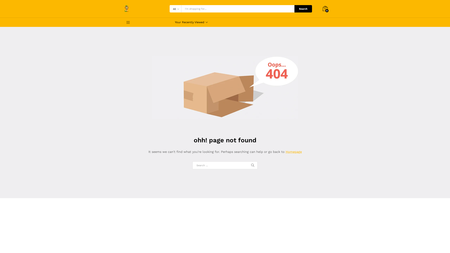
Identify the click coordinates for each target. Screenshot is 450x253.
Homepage (294, 152)
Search (303, 8)
